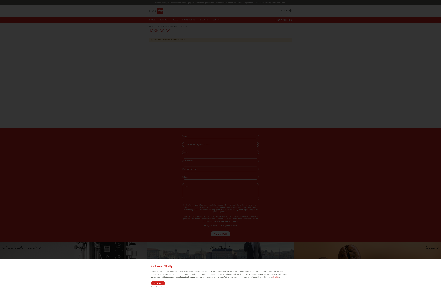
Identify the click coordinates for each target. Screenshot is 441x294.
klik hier (276, 277)
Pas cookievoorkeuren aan (160, 287)
